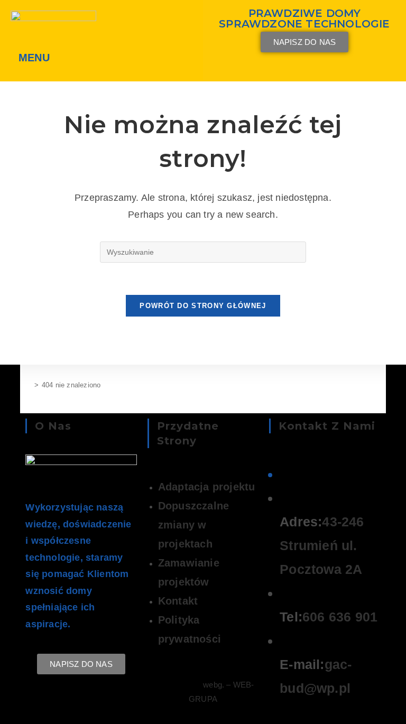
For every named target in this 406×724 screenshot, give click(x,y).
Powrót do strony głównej (203, 306)
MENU (34, 57)
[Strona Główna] (28, 385)
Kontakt (178, 601)
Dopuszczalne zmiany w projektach (193, 525)
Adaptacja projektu (206, 487)
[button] (37, 57)
